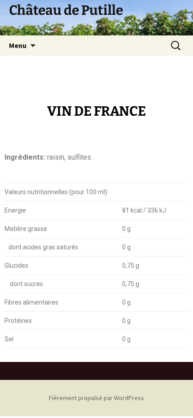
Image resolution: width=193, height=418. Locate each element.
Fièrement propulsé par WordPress (96, 398)
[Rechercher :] (176, 45)
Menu (17, 45)
